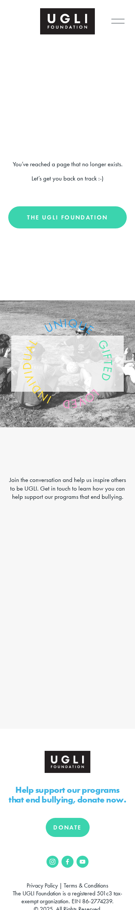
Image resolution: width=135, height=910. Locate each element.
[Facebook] (68, 862)
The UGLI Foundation (67, 217)
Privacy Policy (42, 885)
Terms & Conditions (86, 885)
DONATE (67, 827)
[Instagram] (52, 862)
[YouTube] (82, 862)
